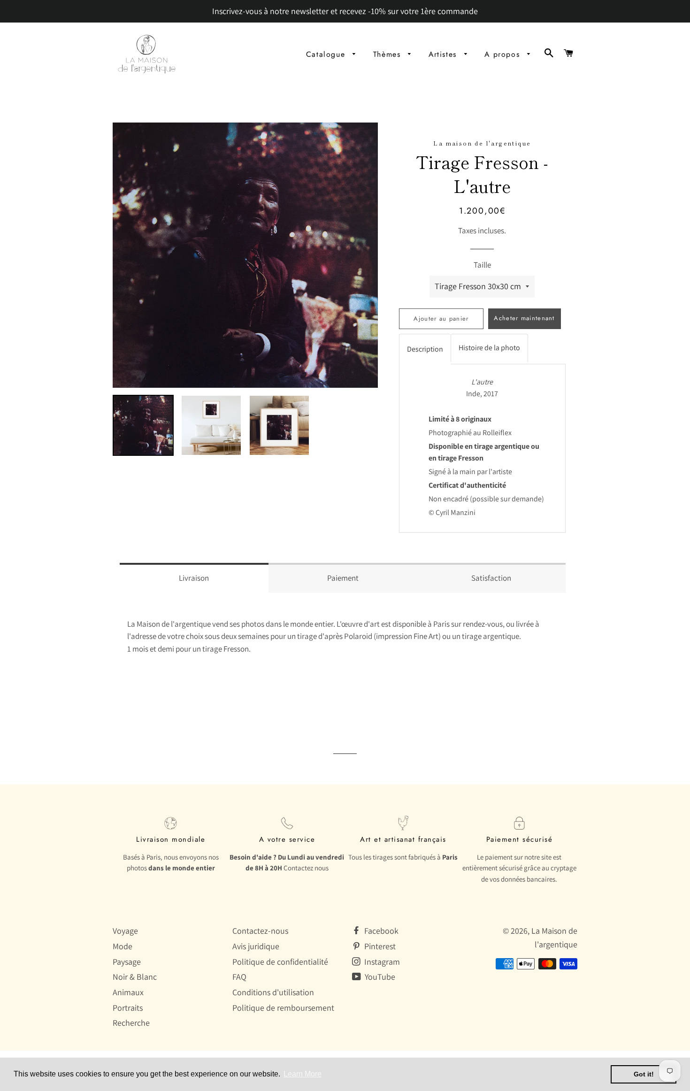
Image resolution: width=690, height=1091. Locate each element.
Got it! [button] (644, 1074)
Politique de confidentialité (280, 961)
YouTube (379, 976)
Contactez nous (306, 867)
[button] (194, 578)
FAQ (239, 976)
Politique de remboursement (283, 1007)
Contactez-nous (260, 930)
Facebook (380, 930)
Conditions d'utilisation (273, 992)
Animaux (128, 992)
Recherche (131, 1022)
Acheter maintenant (524, 318)
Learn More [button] (303, 1074)
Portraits (128, 1007)
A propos (503, 54)
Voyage (125, 930)
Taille (482, 265)
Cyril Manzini (455, 512)
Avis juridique (255, 946)
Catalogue (327, 54)
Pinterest (379, 946)
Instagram (381, 961)
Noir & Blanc (135, 976)
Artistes (444, 54)
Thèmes (388, 54)
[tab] (425, 349)
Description (425, 349)
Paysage (127, 961)
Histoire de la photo (489, 348)
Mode (122, 946)
